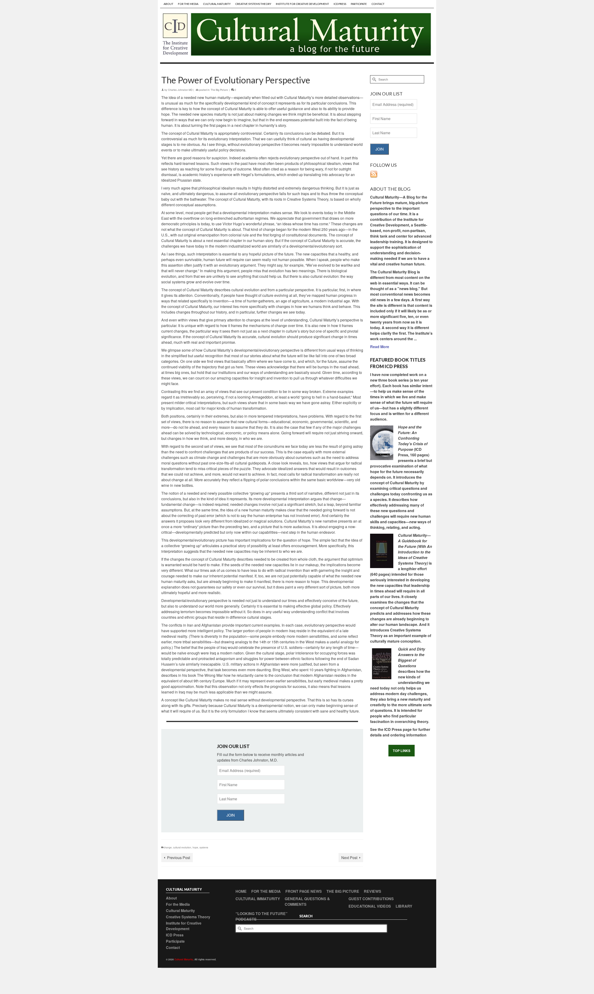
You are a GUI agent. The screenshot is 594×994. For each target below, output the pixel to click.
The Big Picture (219, 90)
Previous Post (178, 857)
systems (204, 847)
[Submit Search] (373, 79)
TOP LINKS (401, 750)
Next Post (349, 857)
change (168, 847)
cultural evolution (182, 847)
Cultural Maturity (183, 959)
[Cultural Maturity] (297, 35)
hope (195, 847)
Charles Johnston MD (180, 90)
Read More (379, 346)
